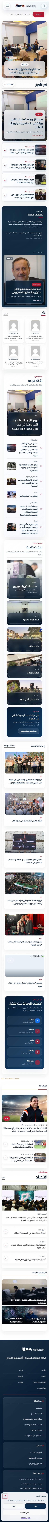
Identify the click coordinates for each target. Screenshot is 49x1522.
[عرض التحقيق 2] (8, 258)
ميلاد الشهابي (40, 1125)
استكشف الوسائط (9, 745)
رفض (13, 1506)
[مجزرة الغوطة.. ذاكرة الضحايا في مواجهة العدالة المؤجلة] (24, 49)
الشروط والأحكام (36, 1452)
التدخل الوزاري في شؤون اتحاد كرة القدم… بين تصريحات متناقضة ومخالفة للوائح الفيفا (22, 1146)
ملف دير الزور (34, 646)
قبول (35, 1506)
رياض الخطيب (35, 333)
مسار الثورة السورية (31, 620)
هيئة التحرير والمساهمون (32, 1419)
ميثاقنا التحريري (36, 1413)
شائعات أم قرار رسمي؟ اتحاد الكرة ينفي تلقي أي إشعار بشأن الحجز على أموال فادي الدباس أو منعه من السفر (25, 1129)
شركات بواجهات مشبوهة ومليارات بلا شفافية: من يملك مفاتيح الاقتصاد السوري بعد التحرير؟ (26, 1219)
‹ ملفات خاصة (37, 1430)
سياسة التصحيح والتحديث (33, 1424)
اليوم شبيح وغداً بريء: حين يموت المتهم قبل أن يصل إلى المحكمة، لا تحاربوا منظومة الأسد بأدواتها (28, 529)
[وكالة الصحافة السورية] (26, 6)
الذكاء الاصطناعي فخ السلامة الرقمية (14, 1320)
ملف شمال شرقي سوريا (29, 699)
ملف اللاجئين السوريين (25, 586)
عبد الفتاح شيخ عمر (13, 333)
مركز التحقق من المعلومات (29, 731)
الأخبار (21, 1370)
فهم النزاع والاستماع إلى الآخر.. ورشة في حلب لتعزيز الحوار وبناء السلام (17, 14)
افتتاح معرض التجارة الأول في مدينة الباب (27, 820)
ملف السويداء (33, 673)
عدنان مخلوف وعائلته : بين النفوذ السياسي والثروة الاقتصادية (28, 467)
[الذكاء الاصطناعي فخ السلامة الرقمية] (13, 1315)
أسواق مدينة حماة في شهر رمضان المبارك (29, 1233)
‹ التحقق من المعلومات (33, 1435)
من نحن (39, 1407)
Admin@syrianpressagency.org (31, 1488)
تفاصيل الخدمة (25, 1517)
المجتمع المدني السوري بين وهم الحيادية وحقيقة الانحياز (35, 363)
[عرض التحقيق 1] (11, 258)
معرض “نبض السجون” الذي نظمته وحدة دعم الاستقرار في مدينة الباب (25, 861)
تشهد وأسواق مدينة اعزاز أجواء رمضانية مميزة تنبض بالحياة (28, 1246)
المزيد (3, 1177)
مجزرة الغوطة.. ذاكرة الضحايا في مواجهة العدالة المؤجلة (24, 70)
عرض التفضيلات (24, 1512)
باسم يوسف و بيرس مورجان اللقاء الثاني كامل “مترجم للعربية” (25, 943)
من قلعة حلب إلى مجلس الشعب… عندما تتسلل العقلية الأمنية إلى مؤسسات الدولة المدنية (13, 339)
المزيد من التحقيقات (38, 252)
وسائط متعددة (41, 1388)
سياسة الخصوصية (35, 1458)
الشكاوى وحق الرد (35, 1463)
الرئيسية (44, 1370)
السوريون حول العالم (40, 1382)
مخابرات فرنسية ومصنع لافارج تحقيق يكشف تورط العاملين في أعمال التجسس (26, 292)
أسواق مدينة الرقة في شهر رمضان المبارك (30, 1259)
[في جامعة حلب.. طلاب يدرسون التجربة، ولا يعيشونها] (24, 1292)
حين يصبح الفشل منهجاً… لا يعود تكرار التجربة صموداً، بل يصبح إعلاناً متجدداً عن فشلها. (13, 364)
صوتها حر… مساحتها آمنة (29, 496)
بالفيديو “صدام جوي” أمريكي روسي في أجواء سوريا (25, 984)
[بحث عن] (44, 6)
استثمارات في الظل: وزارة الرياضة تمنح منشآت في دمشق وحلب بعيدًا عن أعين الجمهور (21, 1160)
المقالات (43, 1376)
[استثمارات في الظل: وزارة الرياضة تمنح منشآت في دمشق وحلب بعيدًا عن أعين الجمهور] (40, 1157)
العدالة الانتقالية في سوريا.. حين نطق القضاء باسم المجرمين (28, 483)
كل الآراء (6, 314)
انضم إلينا (20, 1376)
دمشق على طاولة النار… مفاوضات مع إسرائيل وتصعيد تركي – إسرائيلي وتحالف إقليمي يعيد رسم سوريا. (35, 339)
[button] (5, 1496)
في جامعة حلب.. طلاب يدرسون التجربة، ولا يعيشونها (28, 1301)
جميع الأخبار (10, 84)
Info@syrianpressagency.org (32, 1483)
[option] (24, 49)
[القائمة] (7, 6)
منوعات (20, 1382)
